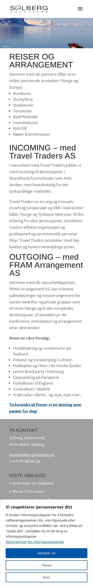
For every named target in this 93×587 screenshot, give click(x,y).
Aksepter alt (46, 553)
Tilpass (46, 565)
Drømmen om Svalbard (32, 483)
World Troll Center (28, 491)
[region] (46, 543)
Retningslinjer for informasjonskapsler (35, 542)
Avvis (46, 577)
